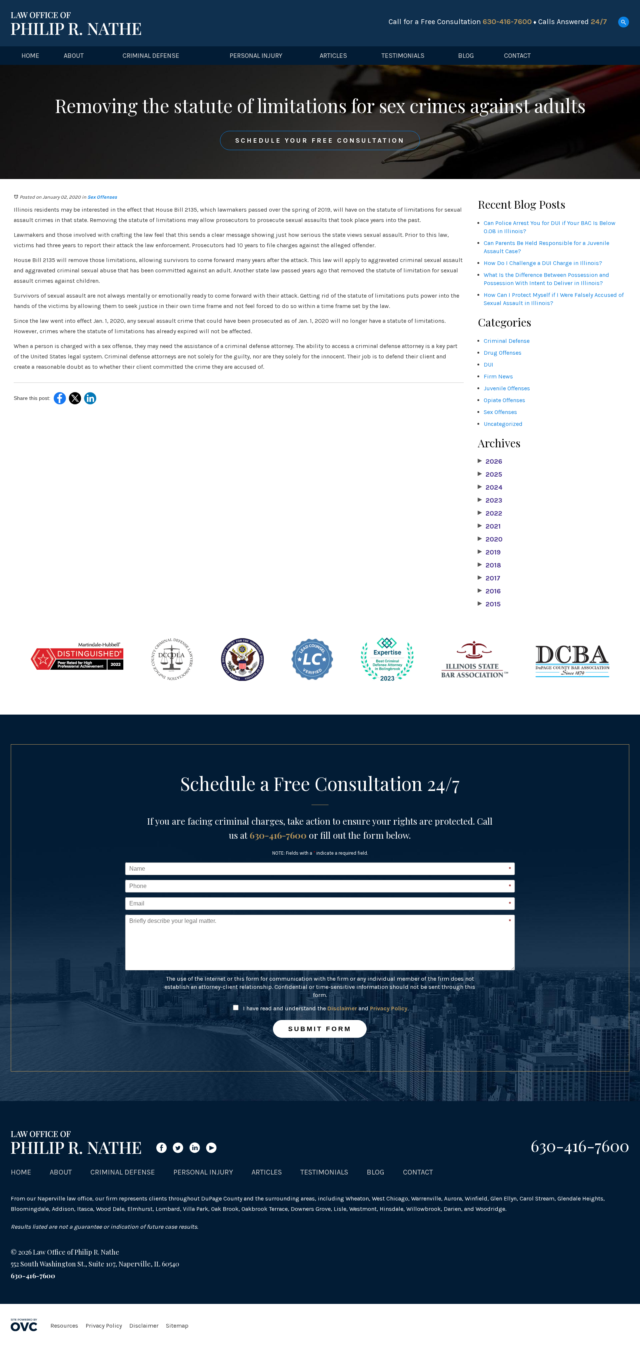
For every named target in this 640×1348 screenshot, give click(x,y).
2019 (489, 552)
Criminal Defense (151, 56)
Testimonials (402, 56)
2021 (489, 526)
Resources (64, 1325)
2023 (490, 500)
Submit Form (319, 1029)
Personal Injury (256, 56)
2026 (490, 461)
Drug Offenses (502, 352)
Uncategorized (503, 423)
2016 (489, 591)
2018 (489, 565)
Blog (466, 56)
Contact (517, 56)
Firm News (498, 376)
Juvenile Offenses (507, 388)
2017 (489, 578)
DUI (488, 364)
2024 (490, 487)
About (74, 56)
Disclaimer (342, 1008)
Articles (333, 56)
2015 (489, 604)
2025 (490, 474)
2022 (490, 513)
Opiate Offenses (504, 400)
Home (30, 56)
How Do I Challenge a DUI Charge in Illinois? (543, 262)
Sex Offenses (102, 197)
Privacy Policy (388, 1008)
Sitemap (177, 1325)
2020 (490, 539)
